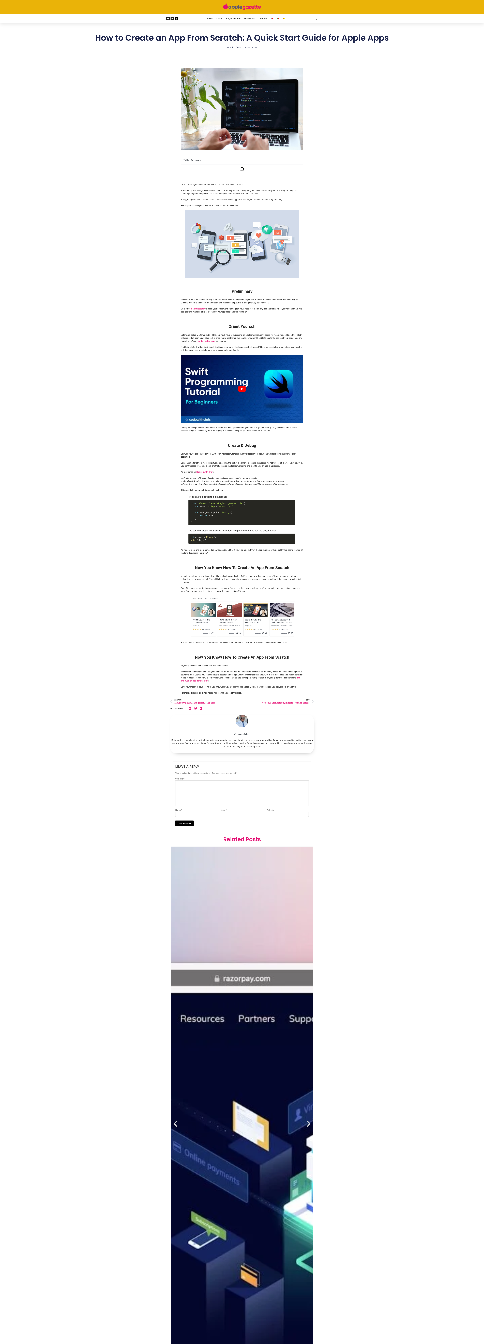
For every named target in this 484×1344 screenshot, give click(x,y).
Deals (219, 18)
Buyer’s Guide (233, 18)
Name (178, 810)
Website (270, 810)
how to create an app (206, 341)
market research (198, 309)
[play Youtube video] (242, 389)
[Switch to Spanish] (284, 19)
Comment (180, 779)
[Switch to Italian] (278, 19)
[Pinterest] (176, 18)
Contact (263, 18)
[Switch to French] (272, 19)
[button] (316, 19)
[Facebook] (168, 18)
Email (224, 810)
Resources (249, 18)
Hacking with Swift (204, 472)
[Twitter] (172, 18)
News (210, 18)
